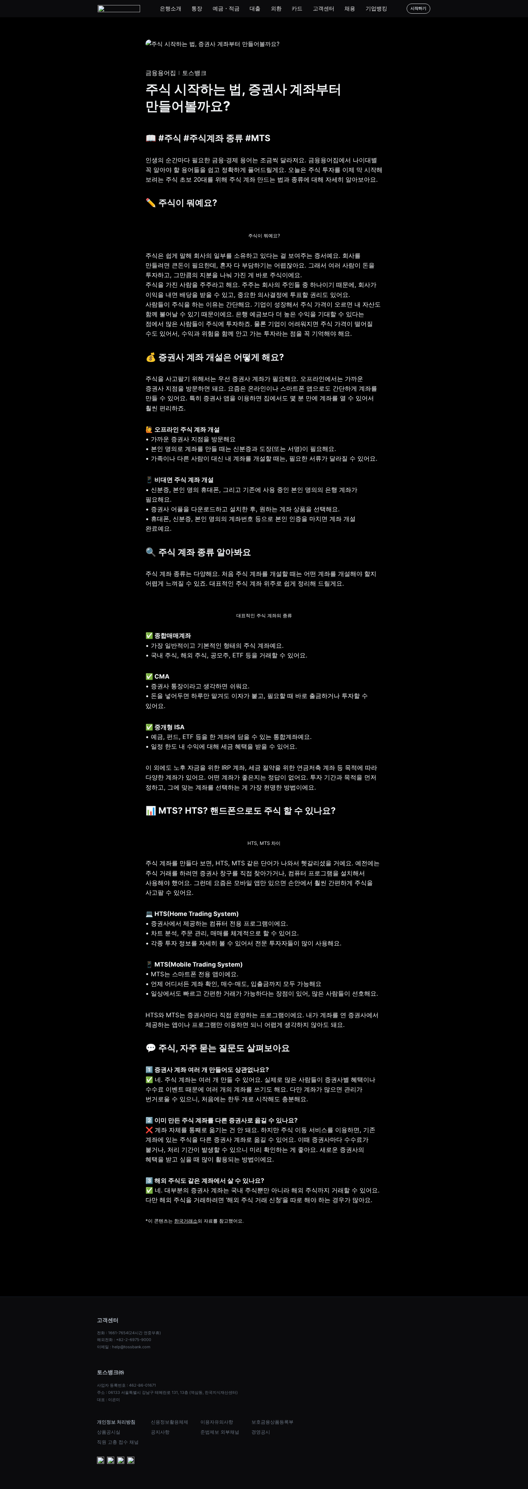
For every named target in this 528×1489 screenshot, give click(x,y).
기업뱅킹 (376, 8)
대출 (255, 8)
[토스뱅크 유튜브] (100, 1461)
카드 (297, 8)
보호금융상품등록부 (272, 1422)
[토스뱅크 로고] (119, 8)
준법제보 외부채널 (219, 1432)
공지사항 (160, 1432)
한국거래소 (186, 1221)
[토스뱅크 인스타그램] (120, 1461)
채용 (349, 8)
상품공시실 (108, 1432)
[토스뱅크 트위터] (130, 1461)
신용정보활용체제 (169, 1422)
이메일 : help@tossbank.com (123, 1346)
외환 (276, 8)
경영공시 (260, 1432)
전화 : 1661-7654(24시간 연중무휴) (129, 1332)
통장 (196, 8)
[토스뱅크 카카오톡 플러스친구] (110, 1461)
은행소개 (170, 8)
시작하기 (418, 8)
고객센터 (323, 8)
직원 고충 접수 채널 (118, 1442)
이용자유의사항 (216, 1422)
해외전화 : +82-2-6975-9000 (124, 1339)
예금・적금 (226, 8)
